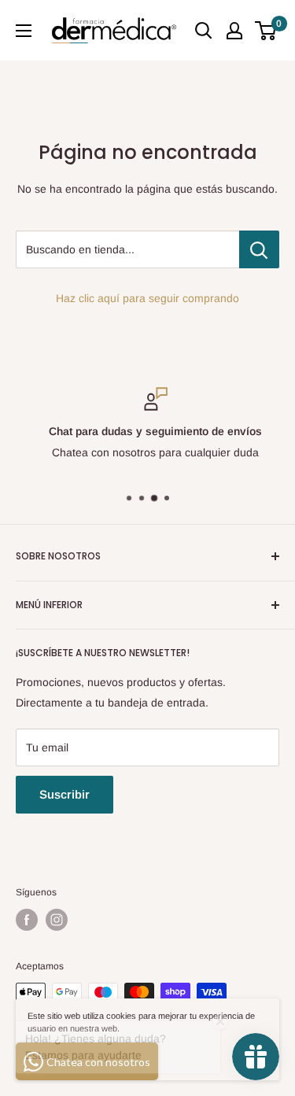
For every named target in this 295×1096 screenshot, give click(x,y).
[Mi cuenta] (234, 30)
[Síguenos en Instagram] (57, 920)
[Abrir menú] (23, 30)
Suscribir (64, 794)
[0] (266, 30)
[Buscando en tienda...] (259, 249)
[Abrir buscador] (203, 30)
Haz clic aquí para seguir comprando (147, 298)
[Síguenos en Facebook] (27, 920)
